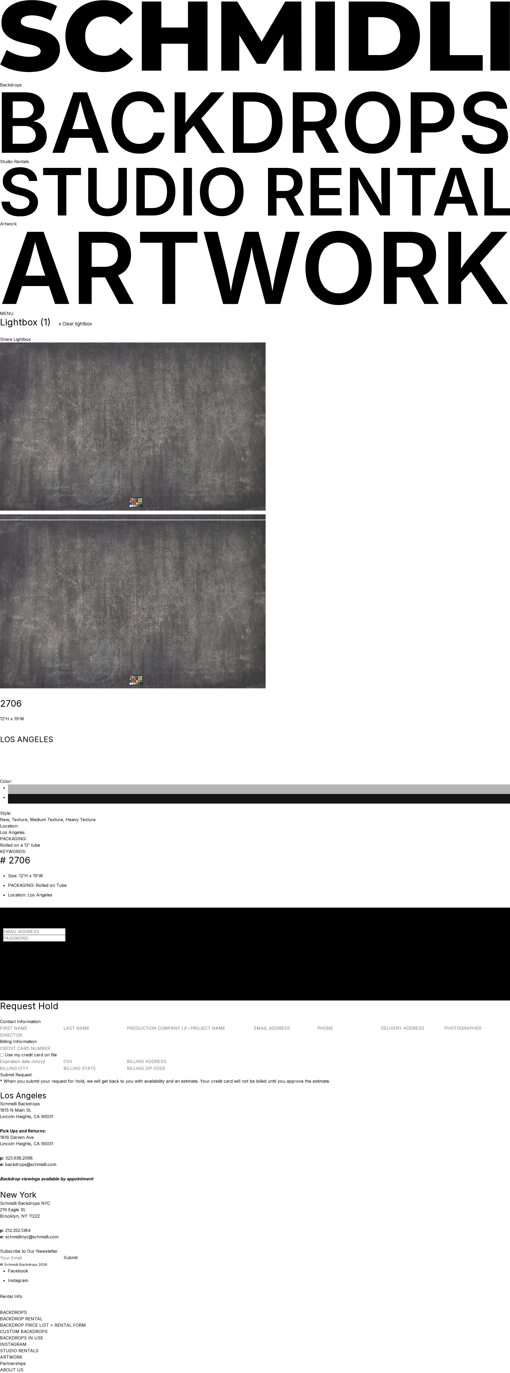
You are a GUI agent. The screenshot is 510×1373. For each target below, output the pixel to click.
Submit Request (16, 1074)
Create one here (69, 965)
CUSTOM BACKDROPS (24, 1331)
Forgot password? (21, 944)
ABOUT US (11, 1369)
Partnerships (13, 1363)
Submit (70, 1257)
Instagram (18, 1280)
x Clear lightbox (75, 323)
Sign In (10, 959)
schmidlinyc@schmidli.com (31, 1236)
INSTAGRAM (13, 1344)
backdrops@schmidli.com (30, 1164)
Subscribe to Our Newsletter (29, 1251)
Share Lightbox (15, 339)
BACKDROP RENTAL (21, 1318)
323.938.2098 (19, 1158)
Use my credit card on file (31, 1054)
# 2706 (15, 860)
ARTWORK (11, 1357)
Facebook (18, 1270)
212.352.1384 (18, 1230)
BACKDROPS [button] (13, 1312)
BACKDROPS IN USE (21, 1338)
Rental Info (11, 1296)
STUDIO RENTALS (19, 1350)
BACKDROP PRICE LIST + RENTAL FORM (43, 1325)
